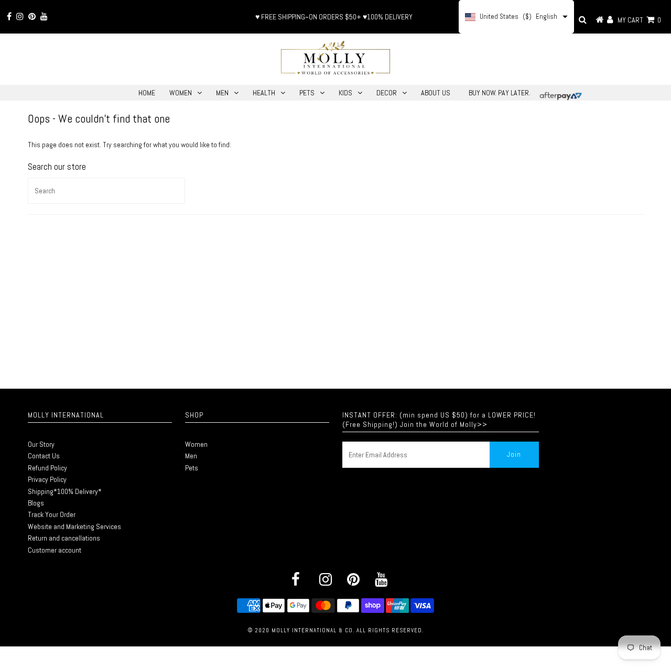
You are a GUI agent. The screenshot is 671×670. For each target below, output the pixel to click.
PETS (307, 92)
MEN (222, 92)
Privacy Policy (47, 479)
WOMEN (180, 92)
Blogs (36, 503)
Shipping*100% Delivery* (65, 491)
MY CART (639, 20)
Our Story (41, 444)
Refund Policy (47, 468)
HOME (146, 92)
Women (196, 444)
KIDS (345, 92)
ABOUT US (435, 92)
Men (191, 455)
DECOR (386, 92)
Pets (191, 468)
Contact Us (44, 455)
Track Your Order (51, 514)
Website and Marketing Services (74, 526)
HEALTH (264, 92)
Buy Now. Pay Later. (500, 92)
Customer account (54, 550)
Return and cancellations (64, 538)
